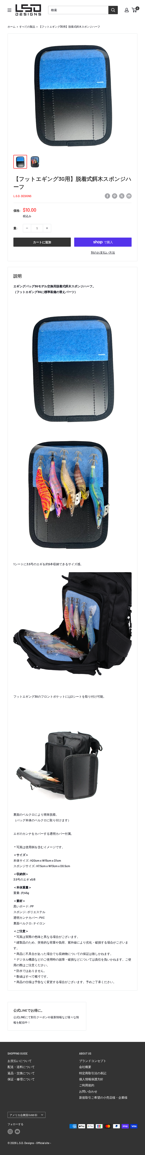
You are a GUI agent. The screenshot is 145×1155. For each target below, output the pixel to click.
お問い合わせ (88, 1091)
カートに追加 (42, 242)
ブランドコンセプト (92, 1061)
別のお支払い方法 (103, 252)
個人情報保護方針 (91, 1079)
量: (15, 228)
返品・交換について (21, 1073)
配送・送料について (21, 1067)
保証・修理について (21, 1079)
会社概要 (85, 1067)
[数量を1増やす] (47, 228)
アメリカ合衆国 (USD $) (23, 1115)
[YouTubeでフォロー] (17, 1131)
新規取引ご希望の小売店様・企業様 (103, 1097)
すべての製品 (27, 26)
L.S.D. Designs (22, 196)
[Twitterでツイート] (121, 196)
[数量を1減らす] (27, 228)
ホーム (11, 26)
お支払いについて (20, 1061)
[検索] (113, 10)
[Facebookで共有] (107, 196)
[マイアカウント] (127, 10)
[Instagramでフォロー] (10, 1131)
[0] (134, 10)
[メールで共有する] (129, 196)
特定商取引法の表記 (92, 1073)
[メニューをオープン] (9, 10)
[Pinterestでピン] (114, 196)
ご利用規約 (86, 1085)
